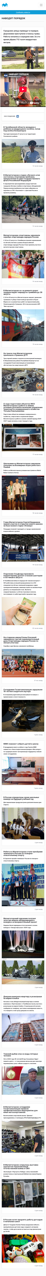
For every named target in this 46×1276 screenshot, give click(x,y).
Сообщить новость (23, 12)
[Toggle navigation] (41, 5)
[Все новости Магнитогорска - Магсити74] (5, 5)
